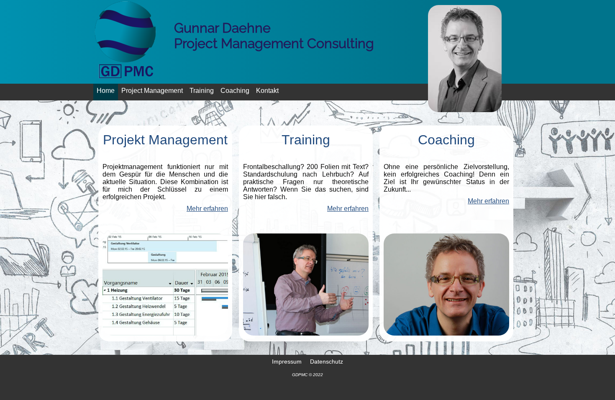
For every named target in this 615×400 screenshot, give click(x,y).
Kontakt (267, 90)
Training (202, 90)
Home (106, 90)
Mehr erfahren (207, 208)
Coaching (234, 90)
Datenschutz (326, 361)
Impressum (287, 361)
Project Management (152, 90)
